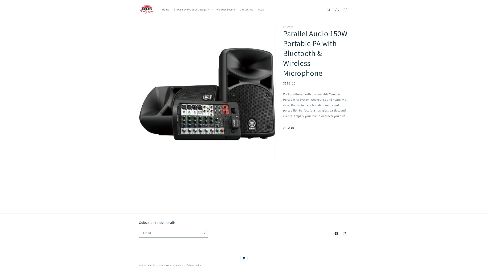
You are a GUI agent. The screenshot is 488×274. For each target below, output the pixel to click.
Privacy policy (194, 265)
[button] (193, 10)
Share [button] (291, 127)
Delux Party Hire (155, 265)
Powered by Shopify (173, 265)
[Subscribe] (203, 233)
